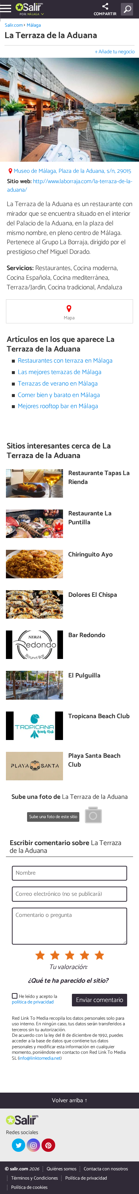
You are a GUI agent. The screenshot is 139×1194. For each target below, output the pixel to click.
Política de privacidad (86, 1178)
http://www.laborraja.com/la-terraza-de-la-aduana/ (69, 185)
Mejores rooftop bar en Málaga (58, 406)
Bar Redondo (86, 635)
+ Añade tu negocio (115, 52)
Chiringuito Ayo (90, 555)
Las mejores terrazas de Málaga (60, 372)
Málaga (34, 25)
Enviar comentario (99, 1000)
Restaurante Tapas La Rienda (99, 478)
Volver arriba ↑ (69, 1101)
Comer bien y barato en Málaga (59, 395)
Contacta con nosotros (106, 1169)
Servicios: (20, 268)
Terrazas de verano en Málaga (58, 384)
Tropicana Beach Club (99, 717)
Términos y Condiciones (34, 1178)
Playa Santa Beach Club (94, 761)
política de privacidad (33, 1002)
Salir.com (14, 25)
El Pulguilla (84, 676)
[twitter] (18, 1145)
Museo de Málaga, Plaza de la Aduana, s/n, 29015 (72, 171)
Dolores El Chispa (92, 595)
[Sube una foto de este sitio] (93, 816)
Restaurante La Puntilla (90, 518)
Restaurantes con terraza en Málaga (65, 361)
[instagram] (33, 1145)
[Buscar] (128, 9)
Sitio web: (19, 181)
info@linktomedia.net (39, 1058)
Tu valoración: (68, 967)
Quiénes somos (61, 1169)
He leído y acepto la (34, 999)
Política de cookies (29, 1187)
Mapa (69, 318)
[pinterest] (48, 1145)
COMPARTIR (105, 14)
